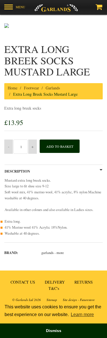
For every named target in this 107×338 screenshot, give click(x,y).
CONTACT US (23, 282)
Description (17, 171)
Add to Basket (59, 146)
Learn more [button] (82, 314)
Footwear (31, 88)
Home (12, 88)
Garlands (53, 88)
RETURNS (83, 282)
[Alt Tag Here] (53, 7)
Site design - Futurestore (79, 300)
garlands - (52, 252)
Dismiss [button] (53, 330)
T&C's (54, 288)
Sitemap (52, 300)
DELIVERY (55, 282)
